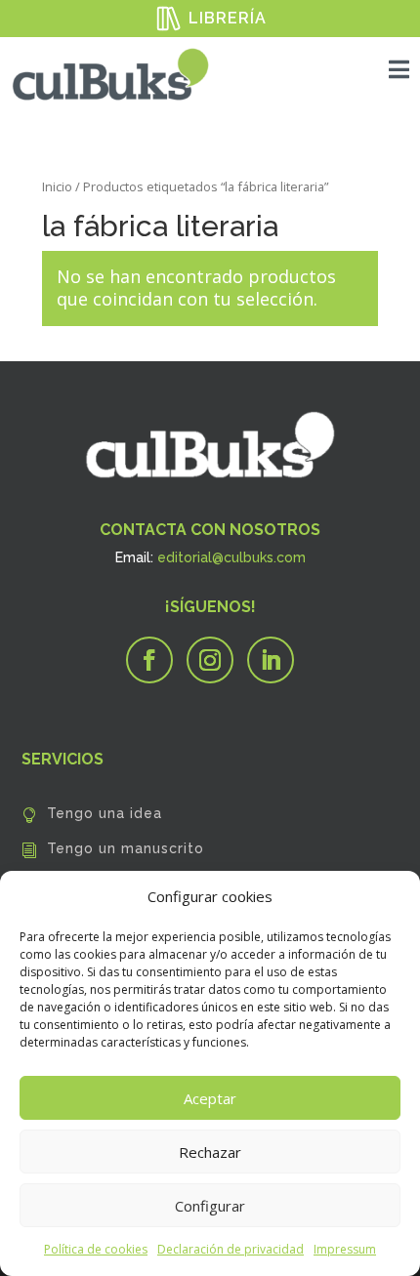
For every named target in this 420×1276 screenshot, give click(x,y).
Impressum (345, 1249)
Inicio (57, 186)
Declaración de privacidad (230, 1249)
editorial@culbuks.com (231, 557)
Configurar (210, 1205)
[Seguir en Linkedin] (270, 660)
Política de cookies (95, 1249)
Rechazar (210, 1152)
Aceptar (210, 1098)
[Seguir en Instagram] (210, 660)
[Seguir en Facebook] (149, 660)
